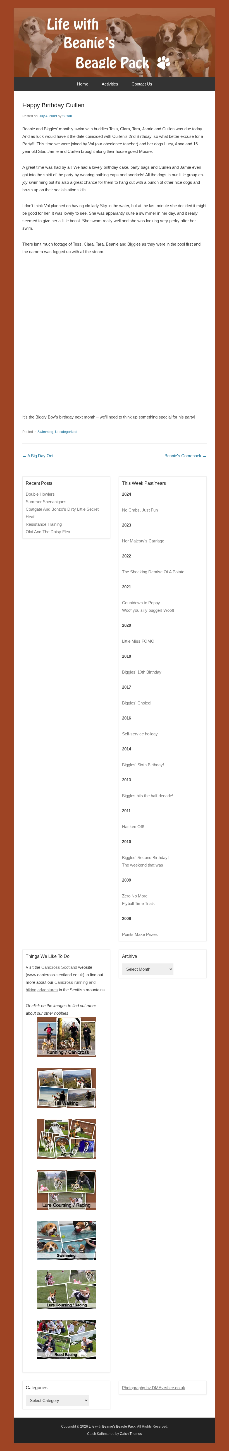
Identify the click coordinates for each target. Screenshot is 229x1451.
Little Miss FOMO (138, 641)
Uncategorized (66, 432)
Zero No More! (135, 896)
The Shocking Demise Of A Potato (153, 571)
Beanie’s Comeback (185, 455)
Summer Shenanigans (46, 501)
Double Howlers (40, 494)
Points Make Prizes (140, 934)
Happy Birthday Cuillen (53, 105)
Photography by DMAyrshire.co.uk (153, 1387)
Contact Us (142, 84)
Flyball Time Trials (138, 903)
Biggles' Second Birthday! (145, 857)
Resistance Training (44, 524)
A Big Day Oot (37, 455)
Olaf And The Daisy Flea (48, 531)
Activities (110, 84)
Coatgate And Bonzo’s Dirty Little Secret (62, 509)
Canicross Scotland (59, 967)
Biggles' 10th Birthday (141, 672)
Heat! (30, 516)
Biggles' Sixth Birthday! (143, 764)
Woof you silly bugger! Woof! (148, 610)
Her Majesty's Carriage (143, 541)
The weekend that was (142, 865)
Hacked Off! (133, 826)
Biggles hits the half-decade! (147, 795)
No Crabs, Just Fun (140, 510)
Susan (67, 116)
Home (82, 84)
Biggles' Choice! (136, 703)
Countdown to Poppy (141, 602)
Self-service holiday (140, 733)
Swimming (45, 432)
